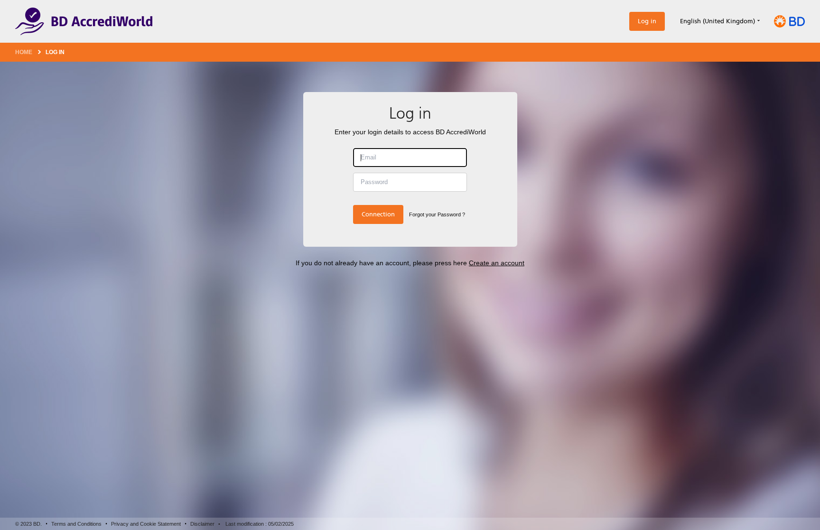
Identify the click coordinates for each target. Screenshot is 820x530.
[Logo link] (83, 21)
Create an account (496, 263)
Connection (378, 214)
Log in (647, 21)
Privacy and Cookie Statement (146, 524)
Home (23, 52)
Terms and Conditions (76, 524)
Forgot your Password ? (437, 214)
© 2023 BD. (28, 524)
